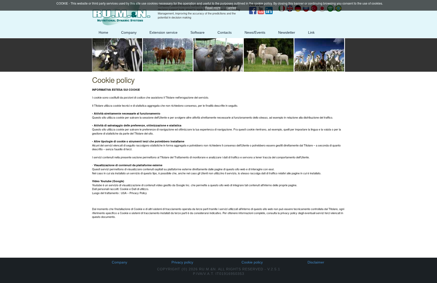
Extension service (163, 32)
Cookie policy (252, 262)
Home (103, 32)
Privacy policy (182, 262)
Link (311, 32)
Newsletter (286, 32)
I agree (231, 7)
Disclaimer (316, 262)
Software (197, 32)
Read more (213, 7)
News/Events (255, 32)
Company (129, 32)
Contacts (224, 32)
